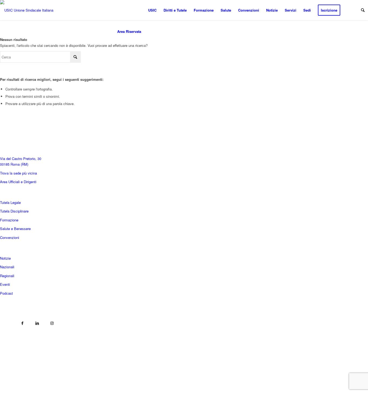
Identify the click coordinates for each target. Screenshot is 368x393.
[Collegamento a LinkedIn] (37, 323)
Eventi (5, 284)
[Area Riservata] (129, 10)
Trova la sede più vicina (18, 173)
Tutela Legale (10, 202)
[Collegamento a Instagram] (51, 323)
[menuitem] (129, 10)
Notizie (5, 258)
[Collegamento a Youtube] (7, 323)
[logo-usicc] (30, 10)
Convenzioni (9, 237)
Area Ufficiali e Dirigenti (18, 181)
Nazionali (7, 266)
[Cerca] (362, 10)
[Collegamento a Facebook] (22, 323)
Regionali (7, 275)
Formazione (9, 219)
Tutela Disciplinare (14, 211)
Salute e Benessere (15, 228)
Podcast (6, 293)
